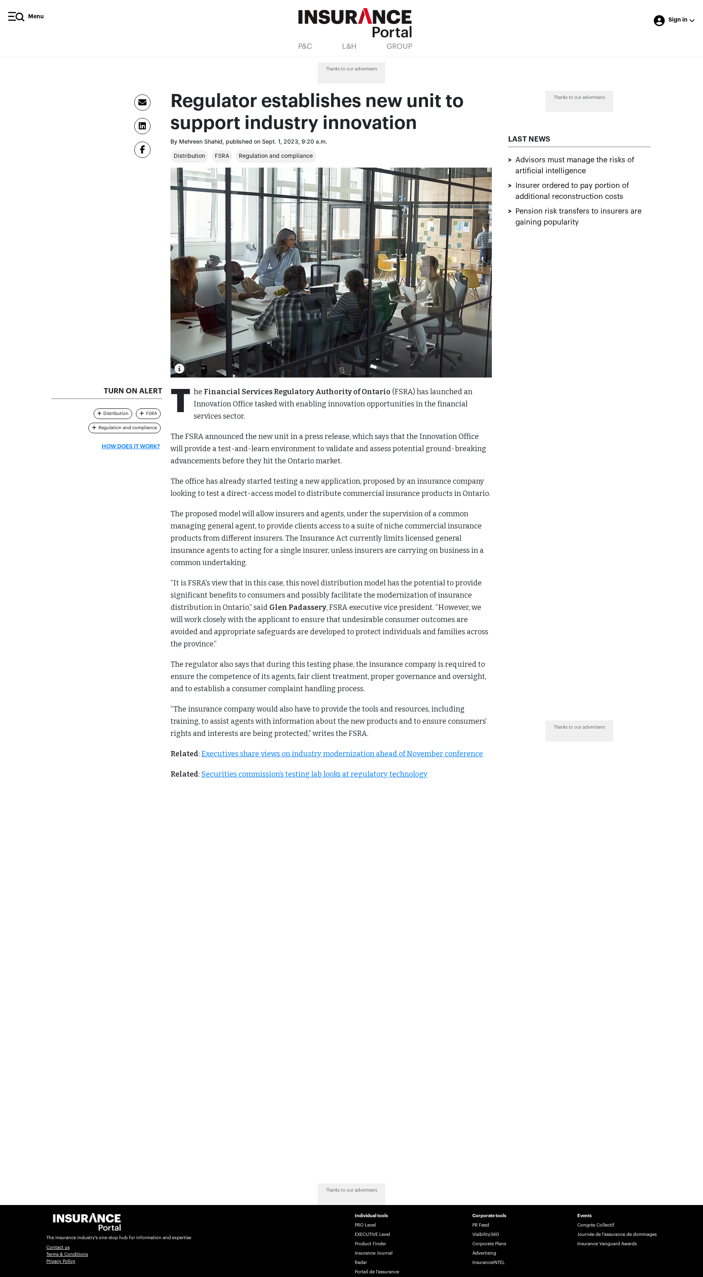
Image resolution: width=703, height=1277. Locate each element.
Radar (361, 1262)
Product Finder (370, 1244)
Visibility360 (485, 1234)
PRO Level (365, 1225)
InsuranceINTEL (488, 1262)
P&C (305, 46)
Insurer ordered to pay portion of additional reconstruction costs (572, 191)
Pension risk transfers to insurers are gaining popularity (578, 217)
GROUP (399, 46)
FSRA (222, 156)
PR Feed (480, 1225)
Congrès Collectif (595, 1225)
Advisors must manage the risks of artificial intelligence (574, 166)
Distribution (189, 156)
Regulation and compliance (276, 156)
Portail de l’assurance (377, 1272)
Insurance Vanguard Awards (607, 1244)
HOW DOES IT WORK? (131, 447)
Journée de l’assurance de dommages (617, 1234)
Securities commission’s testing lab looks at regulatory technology (314, 774)
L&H (349, 46)
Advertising (484, 1253)
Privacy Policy (60, 1261)
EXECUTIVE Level (372, 1234)
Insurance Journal (374, 1253)
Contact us (58, 1247)
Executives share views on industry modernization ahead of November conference (342, 753)
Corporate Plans (489, 1244)
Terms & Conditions (67, 1254)
